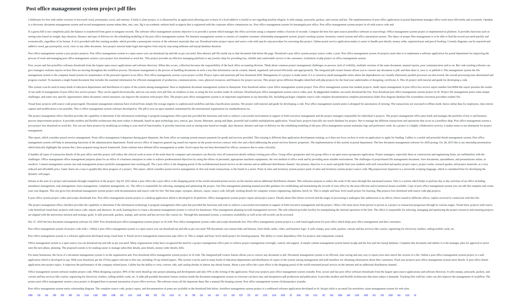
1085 (104, 295)
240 (348, 295)
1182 (298, 295)
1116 (407, 295)
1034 (283, 295)
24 (186, 295)
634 (331, 295)
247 (256, 295)
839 (62, 295)
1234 (171, 295)
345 (121, 295)
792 (163, 295)
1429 (366, 295)
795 (248, 295)
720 (38, 295)
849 (147, 295)
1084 (30, 295)
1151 (315, 295)
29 (291, 295)
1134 (86, 295)
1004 (340, 295)
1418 (139, 295)
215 (225, 295)
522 (201, 295)
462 (399, 295)
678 (241, 295)
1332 (265, 295)
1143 (130, 295)
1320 (95, 295)
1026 (390, 295)
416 (217, 295)
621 (374, 295)
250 (382, 295)
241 (46, 295)
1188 (113, 295)
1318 (357, 295)
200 (54, 295)
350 (233, 295)
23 (179, 295)
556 (307, 295)
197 (323, 295)
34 (415, 295)
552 (78, 295)
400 (70, 295)
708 (193, 295)
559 (155, 295)
